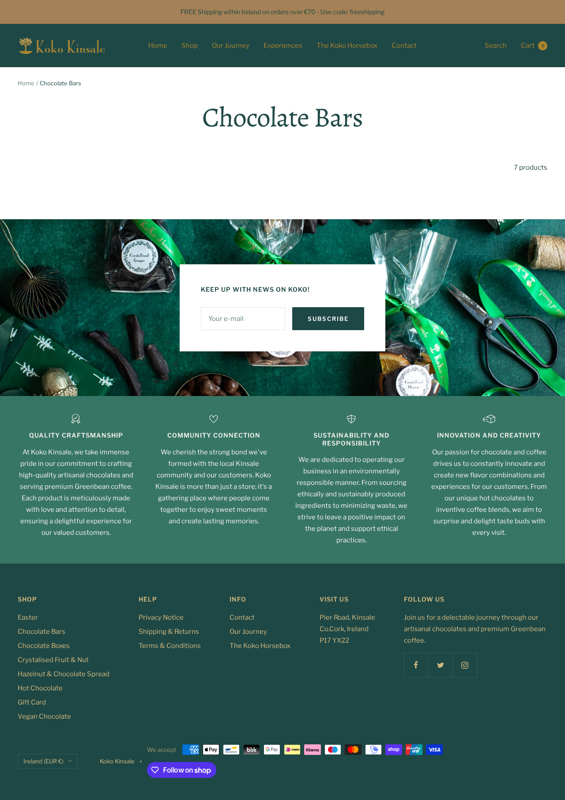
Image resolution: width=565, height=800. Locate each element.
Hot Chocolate (40, 688)
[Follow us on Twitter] (440, 665)
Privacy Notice (161, 617)
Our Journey (230, 46)
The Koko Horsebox (346, 46)
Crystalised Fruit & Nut (53, 660)
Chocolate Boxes (44, 646)
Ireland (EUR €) (43, 761)
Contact (404, 46)
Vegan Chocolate (44, 716)
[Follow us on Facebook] (416, 665)
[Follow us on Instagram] (464, 665)
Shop (189, 46)
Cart (532, 46)
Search (496, 46)
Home (157, 46)
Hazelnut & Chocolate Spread (63, 674)
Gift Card (32, 702)
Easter (28, 617)
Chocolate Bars (41, 632)
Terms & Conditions (170, 646)
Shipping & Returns (169, 632)
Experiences (283, 46)
